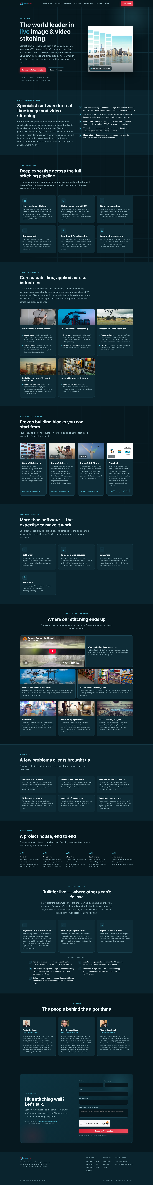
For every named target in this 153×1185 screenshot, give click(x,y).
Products (67, 4)
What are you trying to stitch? (88, 1107)
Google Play (124, 491)
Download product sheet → (32, 492)
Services (77, 4)
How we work (89, 4)
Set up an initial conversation (33, 70)
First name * (83, 1081)
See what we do (56, 70)
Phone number (83, 1098)
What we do (47, 4)
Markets (58, 4)
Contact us (127, 4)
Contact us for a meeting (104, 1131)
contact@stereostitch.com (48, 1121)
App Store (113, 491)
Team (107, 4)
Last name (107, 1081)
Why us (99, 4)
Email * (81, 1089)
